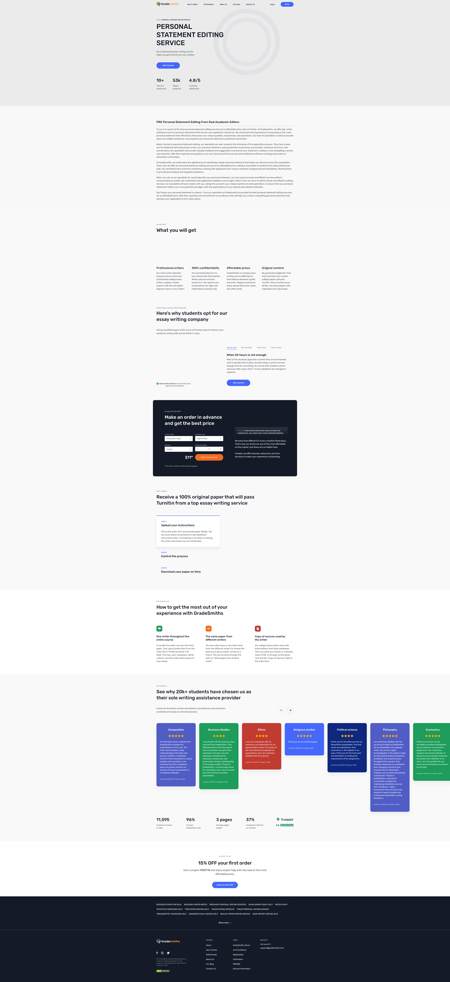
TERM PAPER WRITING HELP (197, 909)
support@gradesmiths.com (272, 948)
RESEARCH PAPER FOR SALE (169, 904)
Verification (238, 959)
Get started (168, 65)
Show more (224, 923)
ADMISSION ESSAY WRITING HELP (203, 914)
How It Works (192, 4)
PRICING (236, 964)
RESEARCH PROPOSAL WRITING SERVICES (227, 904)
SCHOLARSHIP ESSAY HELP (261, 904)
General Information (241, 969)
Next (290, 710)
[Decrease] (197, 449)
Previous (281, 710)
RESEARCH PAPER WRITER (195, 904)
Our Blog (236, 4)
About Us (223, 4)
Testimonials (209, 4)
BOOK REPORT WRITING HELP (265, 914)
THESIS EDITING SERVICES (222, 909)
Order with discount (209, 457)
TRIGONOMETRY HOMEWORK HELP (171, 914)
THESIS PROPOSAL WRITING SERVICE (253, 909)
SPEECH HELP (281, 904)
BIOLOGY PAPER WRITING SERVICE (235, 914)
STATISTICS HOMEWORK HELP (169, 909)
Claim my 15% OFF (225, 885)
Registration (238, 954)
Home (208, 945)
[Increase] (221, 449)
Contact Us (250, 4)
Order (287, 4)
